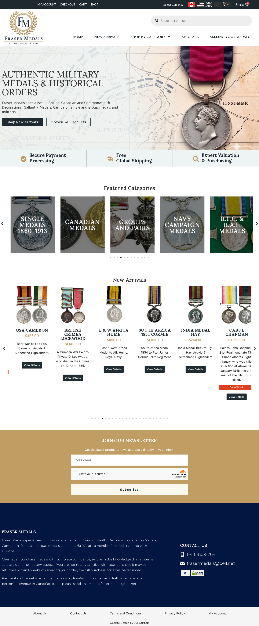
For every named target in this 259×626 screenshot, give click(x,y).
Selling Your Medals (230, 36)
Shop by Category (147, 36)
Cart (83, 4)
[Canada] (191, 4)
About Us (40, 613)
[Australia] (226, 4)
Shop (94, 4)
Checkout (67, 4)
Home (78, 36)
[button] (2, 223)
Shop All (190, 36)
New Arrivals (106, 36)
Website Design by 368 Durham (129, 622)
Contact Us (78, 613)
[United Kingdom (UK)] (209, 4)
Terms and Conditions (125, 613)
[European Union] (217, 4)
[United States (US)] (200, 4)
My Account (46, 4)
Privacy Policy (175, 613)
